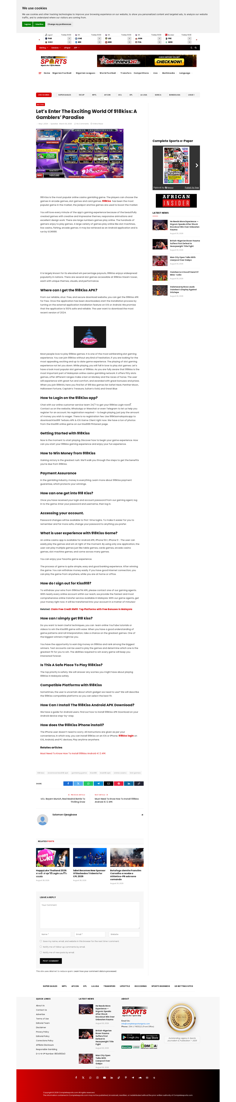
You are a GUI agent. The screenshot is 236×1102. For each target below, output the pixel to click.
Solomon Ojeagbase (64, 814)
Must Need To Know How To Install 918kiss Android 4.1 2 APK (73, 753)
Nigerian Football (61, 73)
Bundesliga (174, 95)
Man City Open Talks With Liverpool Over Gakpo (183, 258)
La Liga (143, 95)
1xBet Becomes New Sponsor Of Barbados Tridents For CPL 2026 (89, 873)
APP (75, 47)
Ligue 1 (191, 95)
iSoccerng (141, 986)
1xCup (81, 95)
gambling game (79, 773)
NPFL (94, 95)
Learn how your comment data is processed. (95, 971)
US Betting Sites (184, 986)
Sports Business (160, 986)
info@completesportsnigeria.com (135, 1024)
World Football (108, 73)
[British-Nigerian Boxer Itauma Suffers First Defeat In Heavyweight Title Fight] (160, 244)
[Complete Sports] (54, 61)
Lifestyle (125, 986)
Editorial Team (43, 1023)
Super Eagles (64, 95)
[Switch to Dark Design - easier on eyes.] (191, 48)
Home (47, 73)
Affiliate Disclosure (45, 1045)
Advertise (40, 1014)
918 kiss (40, 773)
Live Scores (43, 95)
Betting (42, 47)
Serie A (158, 95)
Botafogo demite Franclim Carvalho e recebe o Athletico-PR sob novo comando (125, 875)
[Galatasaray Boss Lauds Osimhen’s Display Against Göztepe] (160, 290)
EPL (131, 95)
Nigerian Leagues (85, 73)
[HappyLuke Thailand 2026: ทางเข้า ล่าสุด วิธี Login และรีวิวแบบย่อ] (53, 857)
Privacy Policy (42, 1031)
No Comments (83, 124)
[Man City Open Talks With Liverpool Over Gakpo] (160, 261)
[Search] (195, 47)
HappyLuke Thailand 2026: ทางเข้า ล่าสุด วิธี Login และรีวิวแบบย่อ (51, 873)
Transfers (126, 73)
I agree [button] (27, 24)
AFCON (107, 95)
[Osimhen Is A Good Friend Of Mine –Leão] (160, 275)
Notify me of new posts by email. (58, 952)
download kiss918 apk (58, 773)
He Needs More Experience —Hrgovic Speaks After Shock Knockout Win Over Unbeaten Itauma (184, 225)
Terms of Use (42, 1018)
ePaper (67, 47)
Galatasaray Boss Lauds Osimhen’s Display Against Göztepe (183, 289)
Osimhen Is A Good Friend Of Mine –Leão (184, 273)
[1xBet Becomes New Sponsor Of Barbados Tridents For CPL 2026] (90, 857)
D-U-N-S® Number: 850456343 (50, 1053)
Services (54, 47)
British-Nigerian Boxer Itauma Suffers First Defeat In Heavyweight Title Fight (185, 243)
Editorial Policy (42, 1036)
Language (184, 73)
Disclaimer (41, 1027)
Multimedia (168, 73)
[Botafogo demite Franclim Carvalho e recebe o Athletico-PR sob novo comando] (127, 857)
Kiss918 (93, 773)
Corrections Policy (44, 1040)
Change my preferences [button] (59, 24)
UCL (120, 95)
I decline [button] (39, 24)
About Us (40, 1005)
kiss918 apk (105, 773)
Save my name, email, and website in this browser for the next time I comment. (81, 941)
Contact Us (41, 1010)
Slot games (135, 773)
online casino (120, 773)
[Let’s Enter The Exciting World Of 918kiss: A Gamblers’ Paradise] (79, 177)
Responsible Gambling (46, 1049)
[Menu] (40, 73)
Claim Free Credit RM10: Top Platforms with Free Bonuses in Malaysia (91, 609)
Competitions (141, 73)
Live (155, 73)
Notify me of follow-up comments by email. (64, 947)
